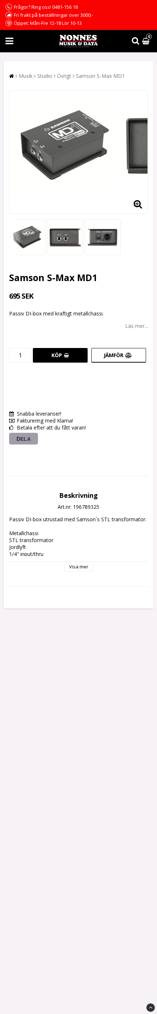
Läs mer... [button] (136, 325)
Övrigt (64, 75)
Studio (44, 75)
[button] (147, 41)
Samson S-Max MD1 (100, 75)
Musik (25, 75)
